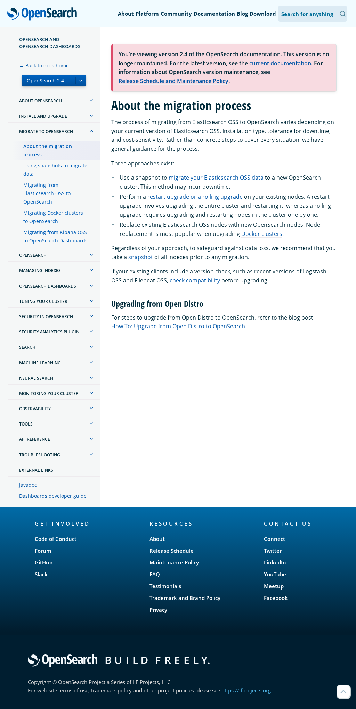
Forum (43, 550)
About (126, 13)
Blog (242, 13)
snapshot (140, 257)
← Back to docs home (44, 65)
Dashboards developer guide (53, 496)
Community (176, 13)
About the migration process (47, 150)
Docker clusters (261, 234)
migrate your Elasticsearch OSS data (216, 177)
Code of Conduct (55, 538)
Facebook (276, 597)
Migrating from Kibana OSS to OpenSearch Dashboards (55, 236)
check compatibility (195, 280)
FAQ (154, 574)
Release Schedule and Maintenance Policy (173, 81)
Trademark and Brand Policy (184, 597)
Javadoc (28, 484)
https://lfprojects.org (246, 690)
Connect (274, 538)
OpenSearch (44, 14)
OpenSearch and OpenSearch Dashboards (49, 42)
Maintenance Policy (174, 562)
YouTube (275, 574)
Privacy (158, 609)
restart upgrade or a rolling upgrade (195, 196)
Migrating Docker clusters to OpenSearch (53, 216)
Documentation (214, 13)
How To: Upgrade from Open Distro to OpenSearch (178, 326)
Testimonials (165, 586)
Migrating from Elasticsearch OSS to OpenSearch (47, 193)
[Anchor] (207, 303)
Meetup (274, 586)
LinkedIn (275, 562)
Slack (41, 574)
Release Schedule (171, 550)
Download (263, 13)
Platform (147, 13)
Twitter (273, 550)
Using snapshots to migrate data (55, 169)
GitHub (43, 562)
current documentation (280, 63)
